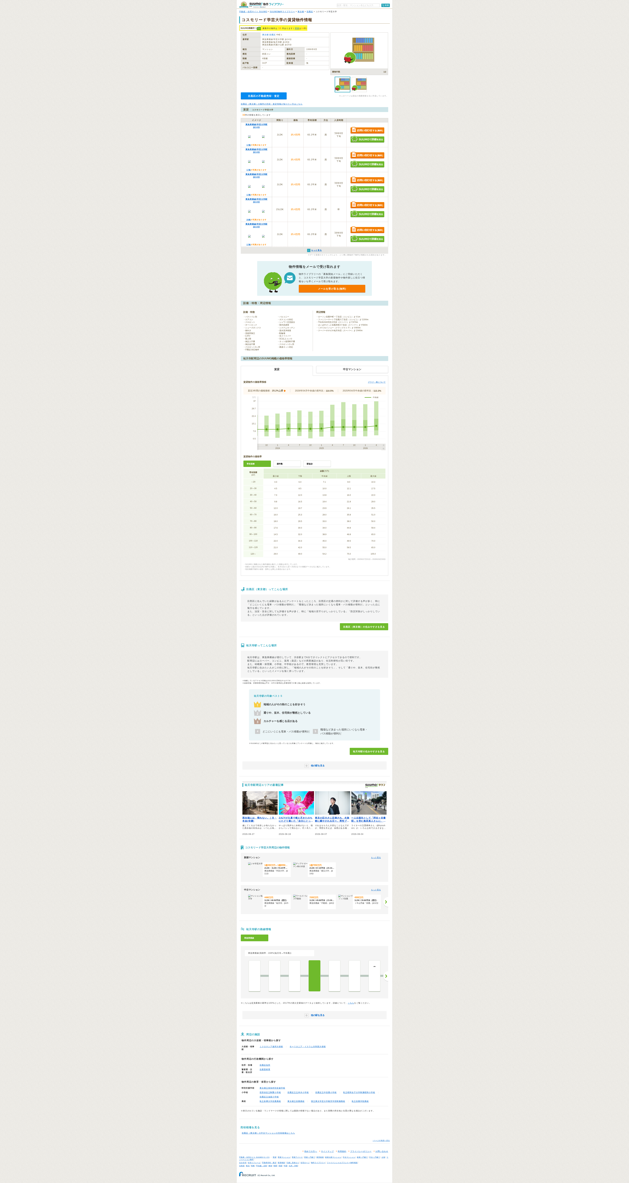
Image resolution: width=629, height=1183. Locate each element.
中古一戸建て (374, 1157)
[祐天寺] (314, 975)
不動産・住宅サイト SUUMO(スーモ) (254, 1157)
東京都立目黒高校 (296, 1101)
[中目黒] (294, 975)
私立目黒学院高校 (360, 1101)
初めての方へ (310, 1151)
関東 (253, 1166)
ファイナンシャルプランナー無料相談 (342, 1163)
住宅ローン (305, 1163)
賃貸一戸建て (309, 1157)
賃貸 (297, 28)
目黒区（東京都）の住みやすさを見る (364, 626)
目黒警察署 (265, 1069)
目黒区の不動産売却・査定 (263, 96)
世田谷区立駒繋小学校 (270, 1092)
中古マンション (349, 1157)
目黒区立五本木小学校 (298, 1092)
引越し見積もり (292, 1163)
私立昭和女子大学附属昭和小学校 (359, 1092)
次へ (385, 976)
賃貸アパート (297, 1157)
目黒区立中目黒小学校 (326, 1092)
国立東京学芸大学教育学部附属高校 (328, 1101)
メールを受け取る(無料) (332, 288)
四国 (280, 1166)
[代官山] (274, 975)
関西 (275, 1166)
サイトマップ (327, 1151)
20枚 (249, 220)
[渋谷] (254, 975)
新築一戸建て (362, 1157)
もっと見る (376, 857)
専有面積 (251, 464)
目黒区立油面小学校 (269, 1097)
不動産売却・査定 (269, 1163)
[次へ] (385, 902)
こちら (351, 1003)
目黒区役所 (265, 1065)
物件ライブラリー (318, 1163)
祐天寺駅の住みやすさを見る (369, 751)
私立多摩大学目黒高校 (270, 1101)
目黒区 (310, 11)
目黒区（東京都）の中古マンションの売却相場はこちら (268, 1133)
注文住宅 (242, 1163)
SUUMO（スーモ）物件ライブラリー (261, 5)
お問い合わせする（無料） (367, 130)
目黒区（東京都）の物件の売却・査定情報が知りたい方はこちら (272, 104)
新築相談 (281, 1163)
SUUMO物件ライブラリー (282, 11)
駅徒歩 (310, 464)
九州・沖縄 (293, 1166)
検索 (387, 5)
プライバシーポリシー (361, 1151)
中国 (285, 1166)
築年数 (280, 464)
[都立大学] (354, 975)
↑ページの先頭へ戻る (381, 1140)
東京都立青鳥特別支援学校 (272, 1088)
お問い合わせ (381, 1151)
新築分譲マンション (333, 1157)
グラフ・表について (377, 382)
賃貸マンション (284, 1157)
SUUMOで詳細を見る (367, 139)
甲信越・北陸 (261, 1166)
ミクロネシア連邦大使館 (271, 1046)
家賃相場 (320, 1157)
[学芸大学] (334, 975)
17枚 (249, 145)
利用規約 (342, 1151)
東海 (270, 1166)
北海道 (242, 1166)
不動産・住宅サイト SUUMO (253, 11)
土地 (383, 1157)
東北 (248, 1166)
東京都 (301, 11)
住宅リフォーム (254, 1163)
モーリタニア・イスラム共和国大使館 (308, 1046)
